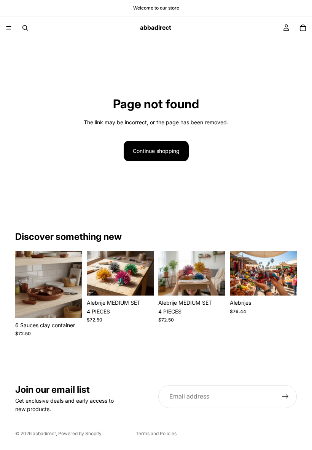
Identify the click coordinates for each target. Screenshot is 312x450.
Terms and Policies (156, 433)
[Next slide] (73, 284)
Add (76, 306)
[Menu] (9, 28)
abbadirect (44, 433)
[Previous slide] (23, 284)
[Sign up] (285, 397)
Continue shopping (156, 151)
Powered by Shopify (80, 433)
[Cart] (302, 27)
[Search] (25, 27)
